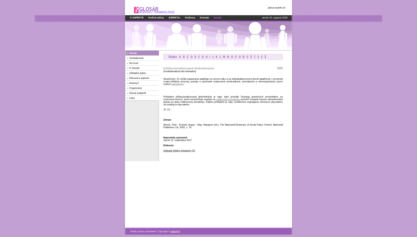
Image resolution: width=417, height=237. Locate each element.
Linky (132, 98)
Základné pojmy (137, 73)
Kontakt (204, 17)
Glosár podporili (137, 93)
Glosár (133, 53)
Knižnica (190, 17)
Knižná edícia (156, 17)
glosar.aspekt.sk (276, 7)
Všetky (172, 56)
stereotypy (177, 84)
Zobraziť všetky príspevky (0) (179, 150)
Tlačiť (280, 67)
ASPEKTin (174, 17)
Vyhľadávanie (136, 58)
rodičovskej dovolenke (228, 99)
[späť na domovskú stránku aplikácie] (154, 14)
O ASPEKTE (137, 17)
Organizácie (135, 88)
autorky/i (175, 231)
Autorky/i (134, 83)
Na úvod (133, 63)
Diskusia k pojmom (139, 78)
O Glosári (134, 68)
